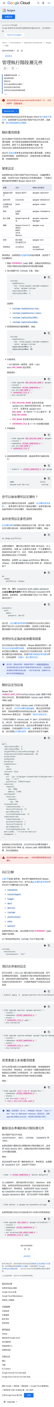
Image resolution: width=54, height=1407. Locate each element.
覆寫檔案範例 (43, 664)
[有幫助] (18, 51)
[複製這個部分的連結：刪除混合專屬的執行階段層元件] (46, 1128)
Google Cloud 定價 (9, 1292)
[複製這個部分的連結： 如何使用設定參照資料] (35, 519)
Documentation (15, 43)
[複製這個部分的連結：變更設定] (16, 168)
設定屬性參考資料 (18, 623)
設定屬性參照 (8, 525)
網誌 (4, 1361)
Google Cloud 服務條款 (40, 1386)
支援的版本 (18, 103)
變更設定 (20, 673)
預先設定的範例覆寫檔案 (13, 648)
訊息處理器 (25, 255)
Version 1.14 (10, 111)
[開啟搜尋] (38, 3)
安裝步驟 (13, 153)
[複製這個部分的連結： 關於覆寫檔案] (22, 132)
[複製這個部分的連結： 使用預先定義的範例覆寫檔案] (44, 639)
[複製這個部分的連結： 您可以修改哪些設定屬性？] (40, 497)
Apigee (11, 10)
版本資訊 (5, 1319)
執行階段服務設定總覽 (16, 123)
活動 (4, 1365)
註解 (4, 879)
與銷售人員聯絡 (8, 1300)
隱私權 (16, 1386)
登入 (49, 3)
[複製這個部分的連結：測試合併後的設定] (28, 966)
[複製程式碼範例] (49, 277)
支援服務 (5, 1315)
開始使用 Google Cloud (11, 1338)
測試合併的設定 (40, 714)
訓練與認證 (6, 1350)
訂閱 (29, 1395)
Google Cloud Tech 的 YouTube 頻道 (16, 1377)
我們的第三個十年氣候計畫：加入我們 (18, 1390)
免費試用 (8, 17)
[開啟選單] (4, 3)
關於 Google (6, 1386)
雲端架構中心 (7, 1346)
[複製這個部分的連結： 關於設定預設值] (25, 685)
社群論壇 (5, 1311)
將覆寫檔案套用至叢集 (38, 654)
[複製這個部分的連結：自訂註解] (16, 872)
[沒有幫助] (22, 51)
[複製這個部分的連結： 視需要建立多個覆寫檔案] (37, 1060)
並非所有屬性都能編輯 (24, 708)
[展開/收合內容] (19, 75)
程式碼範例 (6, 1342)
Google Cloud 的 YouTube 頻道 (14, 1373)
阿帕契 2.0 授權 (22, 1266)
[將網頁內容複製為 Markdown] (13, 68)
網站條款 (25, 1386)
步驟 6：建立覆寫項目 (28, 657)
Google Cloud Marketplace (12, 1296)
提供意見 (8, 56)
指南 (7, 46)
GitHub (4, 1334)
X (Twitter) (6, 1369)
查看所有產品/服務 (9, 1288)
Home (4, 43)
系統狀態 (5, 1323)
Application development (33, 43)
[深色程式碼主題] (45, 277)
